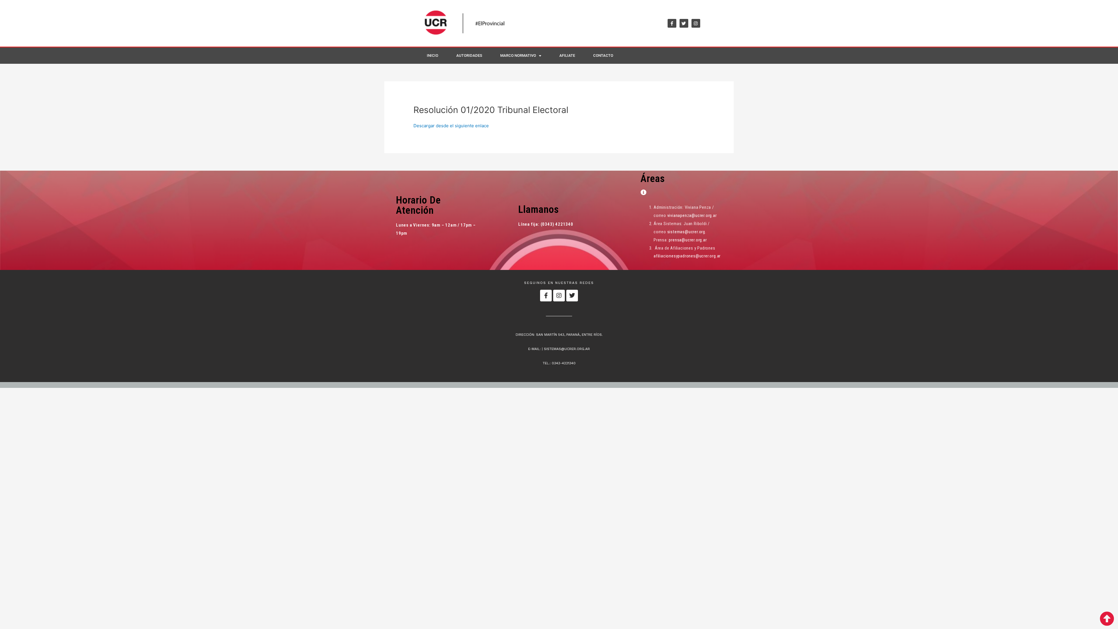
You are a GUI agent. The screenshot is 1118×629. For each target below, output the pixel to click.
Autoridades (469, 55)
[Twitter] (684, 23)
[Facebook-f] (672, 23)
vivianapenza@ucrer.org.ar (692, 215)
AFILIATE (567, 55)
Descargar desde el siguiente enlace (451, 125)
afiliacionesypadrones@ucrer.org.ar (687, 256)
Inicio (432, 55)
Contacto (603, 55)
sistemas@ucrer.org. (686, 231)
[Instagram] (695, 23)
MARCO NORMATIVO (518, 55)
